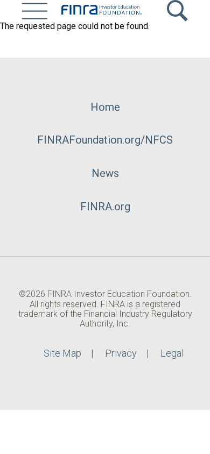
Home (105, 107)
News (105, 173)
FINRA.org (105, 206)
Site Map (62, 353)
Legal (172, 353)
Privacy (121, 353)
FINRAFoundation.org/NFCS (105, 139)
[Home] (101, 11)
